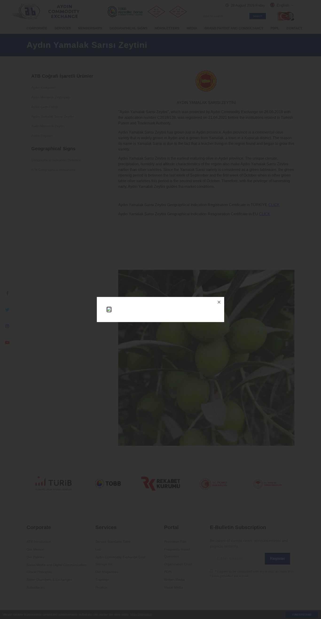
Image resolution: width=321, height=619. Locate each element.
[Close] (219, 302)
